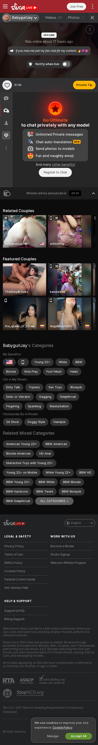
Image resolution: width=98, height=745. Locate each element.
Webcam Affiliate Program (68, 563)
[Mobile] (23, 362)
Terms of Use (13, 554)
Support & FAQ (14, 610)
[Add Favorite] (7, 85)
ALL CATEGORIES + (54, 501)
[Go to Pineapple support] (8, 693)
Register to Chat (55, 172)
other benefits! (63, 164)
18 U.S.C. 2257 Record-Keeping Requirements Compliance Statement (43, 710)
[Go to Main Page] (29, 6)
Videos (53, 17)
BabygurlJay (15, 345)
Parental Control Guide (19, 579)
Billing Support (14, 619)
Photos (77, 17)
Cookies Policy (14, 571)
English (76, 523)
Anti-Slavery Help (16, 587)
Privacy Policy (14, 546)
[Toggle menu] (5, 6)
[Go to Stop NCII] (31, 693)
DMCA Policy (13, 563)
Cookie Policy (62, 727)
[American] (9, 362)
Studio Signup (60, 554)
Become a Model (62, 546)
